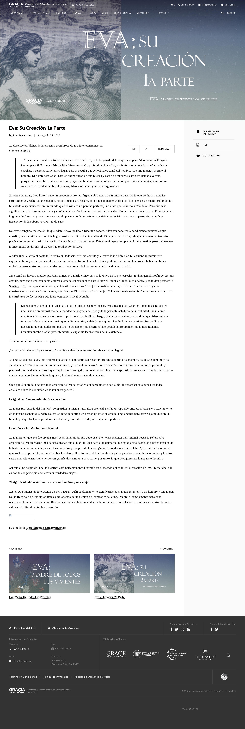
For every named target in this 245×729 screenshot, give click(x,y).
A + (133, 149)
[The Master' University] (206, 654)
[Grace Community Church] (116, 654)
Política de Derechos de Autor (92, 676)
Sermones (143, 13)
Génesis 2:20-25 (19, 150)
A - (146, 149)
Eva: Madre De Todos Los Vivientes (30, 596)
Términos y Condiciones (23, 676)
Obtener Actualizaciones (65, 628)
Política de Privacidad (55, 676)
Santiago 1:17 (17, 286)
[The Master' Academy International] (177, 654)
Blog (105, 13)
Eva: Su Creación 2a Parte (109, 596)
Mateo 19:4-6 (42, 442)
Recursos (61, 13)
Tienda (76, 13)
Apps (93, 13)
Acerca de (15, 13)
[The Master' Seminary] (146, 654)
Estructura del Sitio (24, 628)
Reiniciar (164, 149)
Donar (163, 13)
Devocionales (122, 13)
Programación (39, 13)
